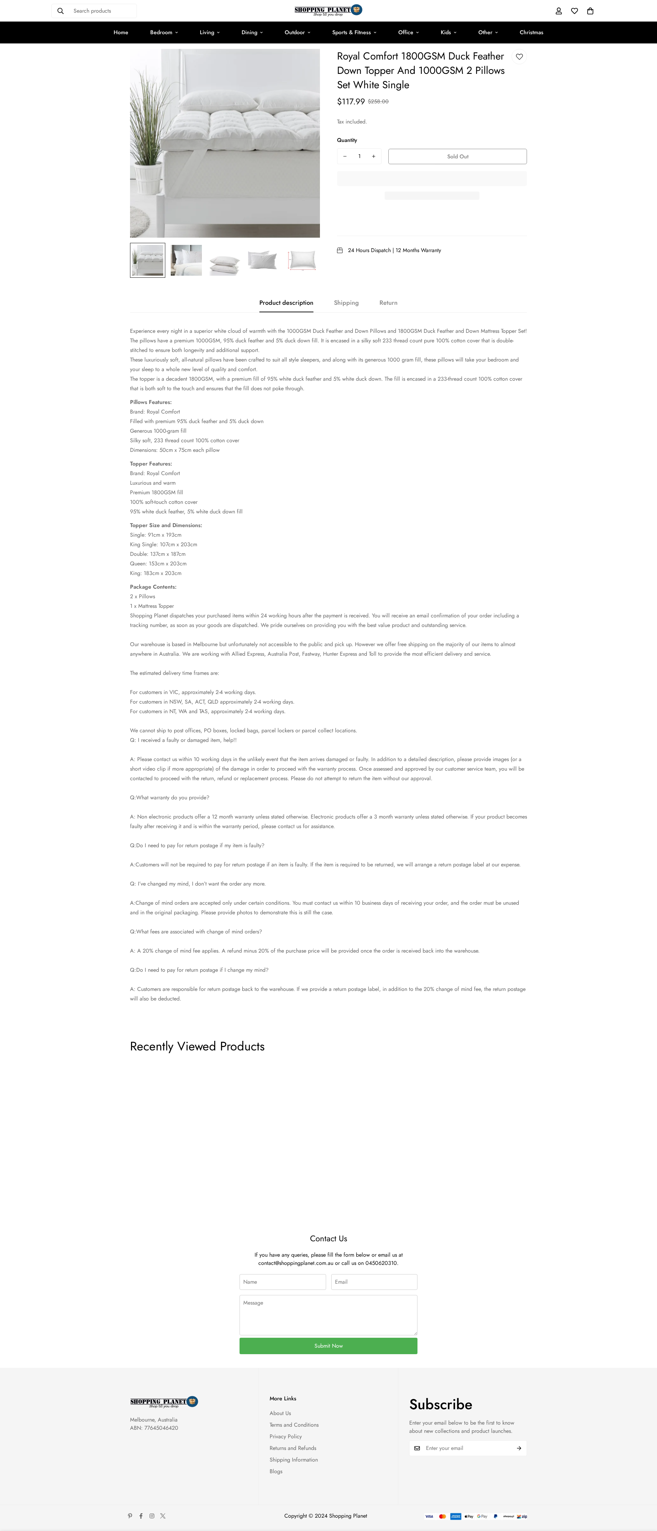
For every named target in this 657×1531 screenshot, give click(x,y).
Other (485, 32)
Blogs (276, 1471)
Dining (249, 32)
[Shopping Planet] (328, 11)
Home (121, 32)
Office (405, 32)
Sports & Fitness (351, 32)
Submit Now (328, 1346)
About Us (280, 1413)
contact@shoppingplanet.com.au (295, 1263)
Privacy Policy (286, 1436)
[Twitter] (163, 1516)
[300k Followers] (141, 1516)
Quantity (347, 140)
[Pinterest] (130, 1516)
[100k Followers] (152, 1516)
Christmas (531, 32)
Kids (446, 32)
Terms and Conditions (294, 1425)
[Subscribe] (519, 1448)
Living (207, 32)
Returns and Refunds (293, 1448)
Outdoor (295, 32)
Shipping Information (294, 1460)
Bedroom (161, 32)
